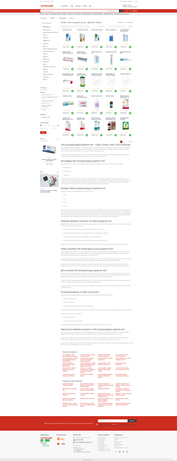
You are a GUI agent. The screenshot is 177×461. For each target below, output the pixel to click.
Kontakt (85, 6)
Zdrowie (42, 14)
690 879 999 (79, 440)
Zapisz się (132, 420)
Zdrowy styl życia (108, 14)
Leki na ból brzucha (102, 444)
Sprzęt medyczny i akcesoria (121, 14)
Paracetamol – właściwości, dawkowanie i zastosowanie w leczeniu (123, 390)
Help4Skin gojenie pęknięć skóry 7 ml (124, 96)
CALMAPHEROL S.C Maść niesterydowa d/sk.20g (110, 74)
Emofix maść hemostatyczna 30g (82, 96)
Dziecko (47, 14)
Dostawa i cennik (118, 441)
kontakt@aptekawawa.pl (131, 6)
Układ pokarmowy (86, 14)
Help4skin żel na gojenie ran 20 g (81, 118)
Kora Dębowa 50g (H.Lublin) (124, 118)
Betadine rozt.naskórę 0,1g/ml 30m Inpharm (96, 74)
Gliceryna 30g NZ (110, 96)
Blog (90, 6)
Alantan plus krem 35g (82, 29)
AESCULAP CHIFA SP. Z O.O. (48, 94)
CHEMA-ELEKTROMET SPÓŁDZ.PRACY (47, 106)
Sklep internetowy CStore (88, 459)
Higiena (65, 14)
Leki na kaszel (101, 441)
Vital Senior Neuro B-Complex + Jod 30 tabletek (49, 160)
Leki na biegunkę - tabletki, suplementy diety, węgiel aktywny (104, 369)
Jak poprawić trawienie (103, 388)
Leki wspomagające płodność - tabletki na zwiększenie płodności (105, 376)
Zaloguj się (130, 1)
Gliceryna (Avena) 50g (96, 96)
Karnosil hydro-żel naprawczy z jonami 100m (96, 118)
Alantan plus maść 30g (96, 29)
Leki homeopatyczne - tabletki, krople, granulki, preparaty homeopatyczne (70, 360)
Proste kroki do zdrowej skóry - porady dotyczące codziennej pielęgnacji (105, 405)
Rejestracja (123, 1)
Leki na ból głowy (101, 437)
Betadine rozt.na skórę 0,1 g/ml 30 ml (82, 74)
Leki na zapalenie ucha (103, 446)
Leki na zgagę (101, 443)
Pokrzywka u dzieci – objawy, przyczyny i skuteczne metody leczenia (70, 405)
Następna (130, 141)
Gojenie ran (49, 157)
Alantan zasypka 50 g (111, 29)
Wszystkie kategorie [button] (46, 23)
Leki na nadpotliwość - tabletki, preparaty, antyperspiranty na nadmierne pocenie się (88, 364)
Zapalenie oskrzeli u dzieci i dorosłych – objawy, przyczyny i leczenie (123, 385)
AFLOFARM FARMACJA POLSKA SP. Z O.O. (50, 97)
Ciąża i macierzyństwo (56, 14)
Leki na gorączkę (101, 440)
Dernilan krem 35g (67, 96)
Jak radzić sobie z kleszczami (87, 398)
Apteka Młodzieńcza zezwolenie (121, 447)
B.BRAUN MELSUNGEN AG (48, 100)
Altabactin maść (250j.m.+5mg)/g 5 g (82, 52)
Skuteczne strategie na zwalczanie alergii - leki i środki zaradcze (105, 385)
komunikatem (114, 424)
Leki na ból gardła (102, 439)
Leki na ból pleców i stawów (104, 450)
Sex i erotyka (77, 14)
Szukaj (71, 6)
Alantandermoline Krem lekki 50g (124, 30)
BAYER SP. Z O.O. (45, 103)
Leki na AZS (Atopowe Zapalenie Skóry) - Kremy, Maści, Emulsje (69, 364)
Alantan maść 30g (67, 29)
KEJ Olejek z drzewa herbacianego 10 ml (110, 118)
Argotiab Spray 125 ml (111, 51)
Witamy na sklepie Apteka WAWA (47, 1)
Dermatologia (62, 18)
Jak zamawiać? (117, 443)
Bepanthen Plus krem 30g (125, 52)
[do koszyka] (72, 47)
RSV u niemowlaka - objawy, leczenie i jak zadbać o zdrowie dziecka (87, 405)
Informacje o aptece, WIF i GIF (121, 437)
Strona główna (64, 6)
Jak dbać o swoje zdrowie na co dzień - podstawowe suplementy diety (105, 400)
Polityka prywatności (118, 444)
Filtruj (43, 132)
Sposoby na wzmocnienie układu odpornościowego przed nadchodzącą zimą (105, 395)
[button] (111, 10)
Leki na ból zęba (101, 447)
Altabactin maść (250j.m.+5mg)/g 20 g (68, 52)
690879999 (129, 5)
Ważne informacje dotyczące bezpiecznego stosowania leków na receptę (87, 385)
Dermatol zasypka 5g (125, 74)
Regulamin (78, 6)
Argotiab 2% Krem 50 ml (96, 52)
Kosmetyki (70, 14)
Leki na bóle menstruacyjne (104, 449)
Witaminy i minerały (98, 14)
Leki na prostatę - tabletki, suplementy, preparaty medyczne (69, 369)
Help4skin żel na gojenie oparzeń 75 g (68, 118)
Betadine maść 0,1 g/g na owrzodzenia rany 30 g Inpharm (68, 74)
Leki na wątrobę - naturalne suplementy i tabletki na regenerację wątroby (87, 360)
